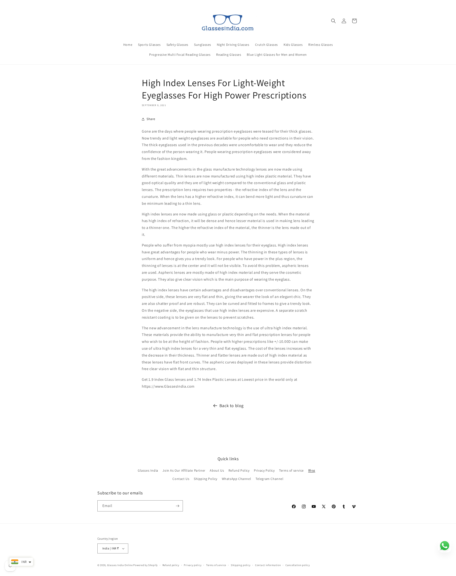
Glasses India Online (120, 565)
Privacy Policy (264, 470)
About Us (217, 470)
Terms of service (291, 470)
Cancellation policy (297, 565)
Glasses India (148, 470)
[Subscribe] (177, 505)
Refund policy (170, 565)
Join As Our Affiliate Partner (183, 470)
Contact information (268, 565)
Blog (311, 470)
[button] (333, 21)
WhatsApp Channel (236, 479)
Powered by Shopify (145, 565)
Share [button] (151, 119)
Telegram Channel (270, 479)
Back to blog (231, 405)
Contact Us (180, 479)
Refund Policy (239, 470)
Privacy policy (192, 565)
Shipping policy (241, 565)
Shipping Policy (205, 479)
